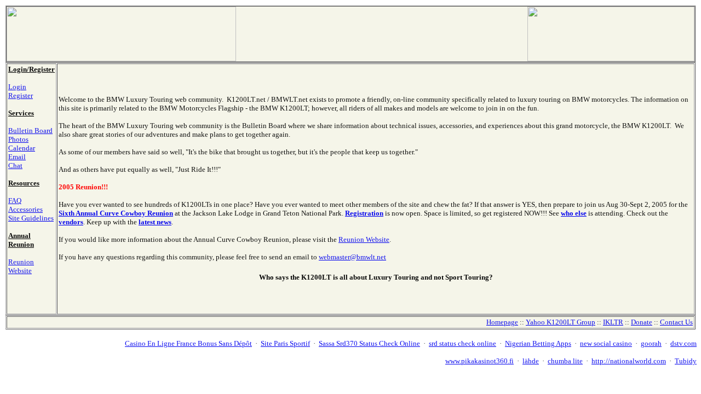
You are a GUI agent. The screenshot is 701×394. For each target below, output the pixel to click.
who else (574, 213)
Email (17, 157)
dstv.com (683, 343)
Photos (18, 139)
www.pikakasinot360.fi (479, 361)
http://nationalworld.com (628, 361)
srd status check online (462, 343)
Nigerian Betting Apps (538, 343)
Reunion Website (21, 266)
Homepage (502, 322)
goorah (651, 343)
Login (17, 87)
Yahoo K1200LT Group (560, 322)
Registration (364, 213)
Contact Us (676, 322)
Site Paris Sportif (285, 343)
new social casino (606, 343)
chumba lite (565, 361)
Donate (641, 322)
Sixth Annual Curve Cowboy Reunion (116, 213)
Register (20, 95)
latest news (155, 222)
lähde (530, 361)
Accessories (25, 209)
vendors (71, 222)
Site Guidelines (31, 218)
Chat (15, 165)
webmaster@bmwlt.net (352, 257)
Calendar (21, 148)
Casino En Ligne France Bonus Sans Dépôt (188, 343)
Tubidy (686, 361)
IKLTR (613, 322)
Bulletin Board (30, 130)
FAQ (14, 200)
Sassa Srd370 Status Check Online (369, 343)
